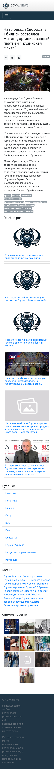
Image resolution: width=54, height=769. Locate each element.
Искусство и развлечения (20, 552)
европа (7, 601)
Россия (16, 576)
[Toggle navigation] (6, 16)
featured (25, 594)
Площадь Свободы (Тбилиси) (17, 208)
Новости (10, 493)
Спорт (9, 515)
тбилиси (16, 195)
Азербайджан (11, 594)
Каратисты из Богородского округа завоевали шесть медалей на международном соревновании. (25, 381)
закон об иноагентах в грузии (30, 590)
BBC (7, 522)
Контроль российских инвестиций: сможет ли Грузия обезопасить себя (25, 299)
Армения (20, 605)
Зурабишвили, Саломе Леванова (19, 205)
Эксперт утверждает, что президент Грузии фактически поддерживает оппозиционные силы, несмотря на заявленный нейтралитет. (25, 470)
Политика (11, 500)
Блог (8, 530)
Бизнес (46, 57)
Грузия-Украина (14, 544)
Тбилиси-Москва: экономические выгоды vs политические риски (24, 256)
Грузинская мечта (32, 598)
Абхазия (35, 594)
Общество (11, 537)
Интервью (11, 559)
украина (37, 576)
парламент (18, 587)
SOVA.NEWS (12, 699)
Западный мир (12, 598)
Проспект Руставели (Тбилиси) (18, 211)
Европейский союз (12, 199)
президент (26, 195)
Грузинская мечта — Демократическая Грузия (25, 202)
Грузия (7, 195)
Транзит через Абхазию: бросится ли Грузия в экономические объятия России (26, 342)
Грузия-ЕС (32, 587)
